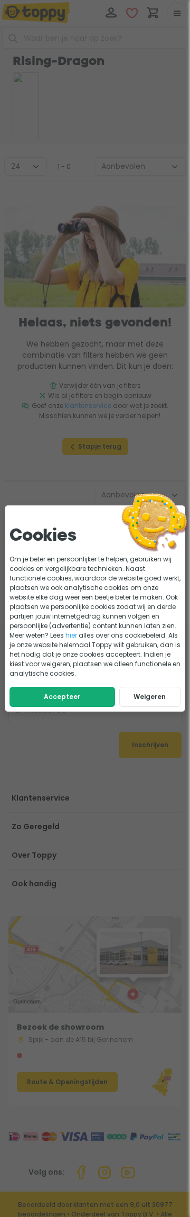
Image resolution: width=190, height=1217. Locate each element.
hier (71, 635)
